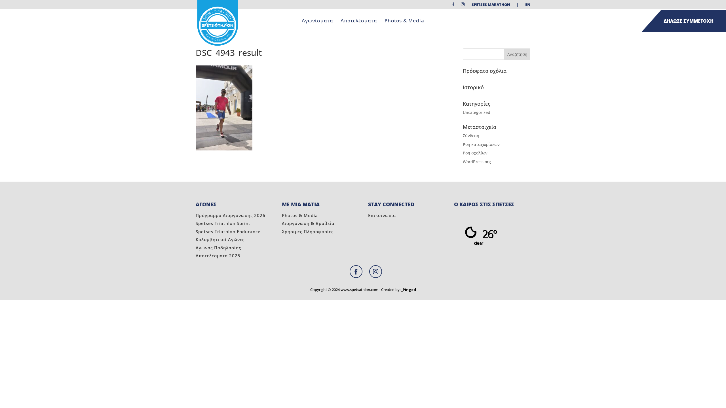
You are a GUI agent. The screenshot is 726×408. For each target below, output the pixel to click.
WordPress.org (477, 161)
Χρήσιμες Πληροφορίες (308, 231)
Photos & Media (404, 21)
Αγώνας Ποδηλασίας (218, 247)
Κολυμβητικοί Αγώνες (220, 239)
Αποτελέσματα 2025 (218, 255)
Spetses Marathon (491, 5)
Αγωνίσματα (317, 21)
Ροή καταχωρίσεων (481, 144)
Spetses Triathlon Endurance (228, 231)
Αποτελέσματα (359, 21)
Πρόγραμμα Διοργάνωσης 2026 (230, 215)
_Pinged (408, 289)
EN (527, 5)
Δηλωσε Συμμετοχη (689, 21)
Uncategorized (476, 112)
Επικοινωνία (382, 215)
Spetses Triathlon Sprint (223, 223)
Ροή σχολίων (475, 153)
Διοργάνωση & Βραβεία (308, 223)
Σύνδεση (471, 135)
